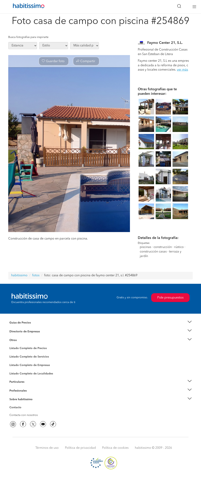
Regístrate (15, 390)
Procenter (15, 356)
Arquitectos (16, 371)
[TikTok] (53, 424)
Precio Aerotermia (20, 331)
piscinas (145, 247)
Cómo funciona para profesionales (31, 395)
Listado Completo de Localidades (31, 373)
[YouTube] (43, 424)
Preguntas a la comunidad (25, 348)
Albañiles (15, 367)
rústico (179, 247)
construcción (162, 247)
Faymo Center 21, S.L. (165, 43)
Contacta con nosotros (23, 415)
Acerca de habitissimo (23, 404)
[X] (33, 424)
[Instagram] (12, 424)
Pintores (14, 360)
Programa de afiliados (23, 412)
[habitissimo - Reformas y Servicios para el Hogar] (27, 6)
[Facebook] (22, 424)
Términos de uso (47, 448)
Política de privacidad (80, 448)
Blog (12, 345)
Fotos (12, 352)
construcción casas (153, 251)
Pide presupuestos (170, 297)
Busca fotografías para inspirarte (28, 37)
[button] (100, 323)
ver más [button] (182, 69)
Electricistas (16, 363)
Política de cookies (115, 448)
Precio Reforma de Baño (24, 327)
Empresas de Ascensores (25, 336)
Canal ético (16, 408)
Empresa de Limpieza (22, 340)
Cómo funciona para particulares (29, 386)
